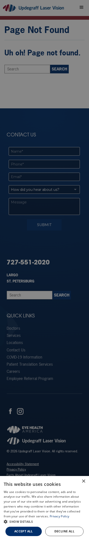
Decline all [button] (64, 531)
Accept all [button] (23, 531)
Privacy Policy (59, 516)
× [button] (83, 481)
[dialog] (44, 508)
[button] (44, 522)
